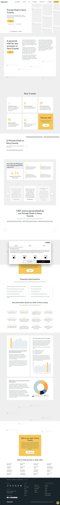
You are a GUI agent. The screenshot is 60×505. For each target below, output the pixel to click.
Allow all (43, 261)
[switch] (24, 257)
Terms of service (37, 486)
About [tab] (44, 245)
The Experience (17, 1)
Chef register (34, 1)
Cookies (35, 490)
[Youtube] (21, 485)
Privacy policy (36, 488)
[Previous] (26, 146)
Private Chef (36, 485)
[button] (26, 146)
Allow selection (29, 261)
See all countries (48, 495)
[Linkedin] (16, 485)
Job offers (26, 492)
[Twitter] (13, 485)
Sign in (25, 495)
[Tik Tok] (18, 485)
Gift (29, 1)
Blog (25, 488)
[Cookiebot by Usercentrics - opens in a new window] (46, 242)
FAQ (25, 493)
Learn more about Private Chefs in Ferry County (14, 150)
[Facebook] (8, 485)
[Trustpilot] (16, 31)
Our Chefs (24, 1)
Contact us (36, 492)
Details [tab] (30, 245)
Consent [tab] (16, 245)
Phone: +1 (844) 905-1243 (11, 491)
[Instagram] (10, 485)
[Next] (52, 193)
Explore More (41, 1)
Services (25, 490)
